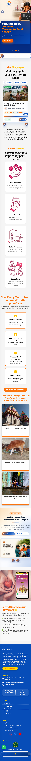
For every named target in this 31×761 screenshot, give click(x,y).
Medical (17, 79)
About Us (7, 701)
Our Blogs (7, 708)
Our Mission (8, 703)
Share (8, 117)
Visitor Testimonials (22, 531)
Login (6, 720)
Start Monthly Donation (17, 387)
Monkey (24, 79)
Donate (24, 117)
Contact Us (7, 711)
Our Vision (7, 706)
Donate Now (11, 666)
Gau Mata (9, 79)
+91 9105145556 (9, 682)
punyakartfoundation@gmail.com (14, 679)
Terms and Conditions (11, 725)
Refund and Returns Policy (12, 723)
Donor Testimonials (8, 531)
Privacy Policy (8, 728)
